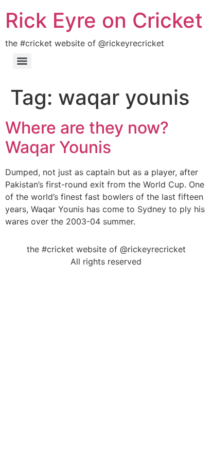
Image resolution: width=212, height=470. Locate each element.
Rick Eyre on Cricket (104, 20)
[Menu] (22, 61)
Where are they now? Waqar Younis (87, 137)
